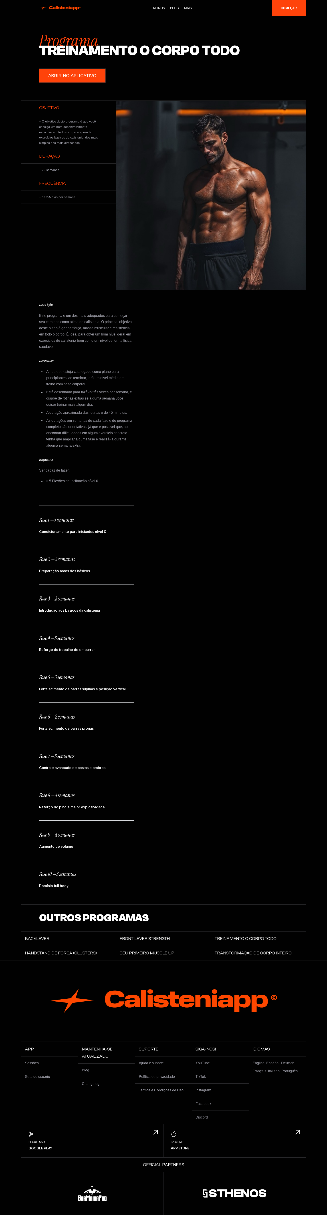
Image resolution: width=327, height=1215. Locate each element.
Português (289, 1071)
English (258, 1063)
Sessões (32, 1063)
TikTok (201, 1076)
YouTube (203, 1063)
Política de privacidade (157, 1076)
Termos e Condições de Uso (161, 1090)
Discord (202, 1117)
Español (272, 1063)
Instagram (203, 1090)
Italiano (274, 1071)
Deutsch (287, 1063)
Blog (174, 8)
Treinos (158, 8)
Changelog (90, 1084)
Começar (289, 8)
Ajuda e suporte (151, 1063)
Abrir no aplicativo (72, 75)
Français (259, 1071)
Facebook (203, 1104)
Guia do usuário (37, 1076)
